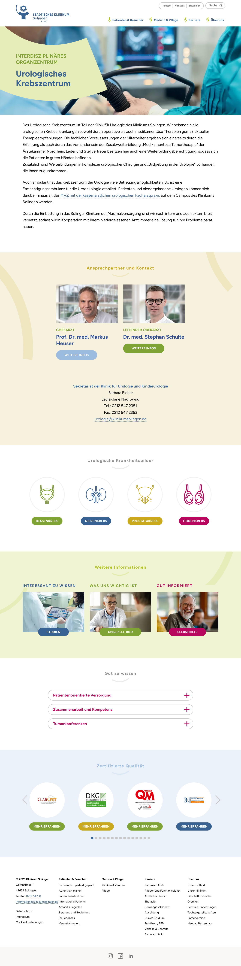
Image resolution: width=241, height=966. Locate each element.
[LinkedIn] (130, 956)
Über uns (217, 20)
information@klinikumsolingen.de (37, 901)
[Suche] (222, 5)
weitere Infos (77, 355)
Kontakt (180, 5)
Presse (167, 5)
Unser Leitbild (120, 632)
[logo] (42, 13)
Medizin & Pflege (166, 20)
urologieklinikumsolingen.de (120, 419)
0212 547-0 (33, 896)
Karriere (194, 20)
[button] (92, 838)
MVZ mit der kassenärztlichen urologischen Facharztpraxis (110, 195)
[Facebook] (120, 956)
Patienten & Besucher (127, 20)
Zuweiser (194, 5)
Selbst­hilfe (187, 632)
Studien (53, 632)
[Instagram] (110, 956)
